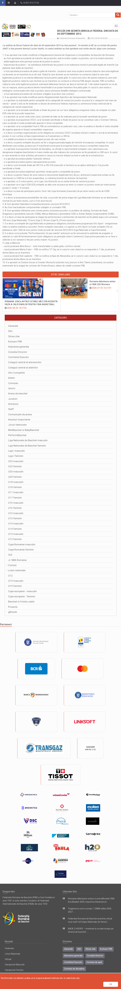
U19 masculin (15, 580)
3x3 (10, 554)
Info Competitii (16, 372)
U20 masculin (15, 471)
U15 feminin (15, 518)
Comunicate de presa (20, 414)
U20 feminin (15, 476)
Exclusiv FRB (15, 341)
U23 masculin (15, 461)
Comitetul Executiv (18, 357)
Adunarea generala (18, 346)
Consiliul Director (17, 351)
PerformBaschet (17, 435)
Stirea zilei (14, 336)
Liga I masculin (16, 450)
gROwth (12, 612)
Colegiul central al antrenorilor (24, 362)
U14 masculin (15, 523)
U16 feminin (15, 507)
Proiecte (12, 606)
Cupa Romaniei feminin (21, 549)
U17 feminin (15, 497)
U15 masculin (15, 513)
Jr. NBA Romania (17, 560)
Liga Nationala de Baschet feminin (27, 445)
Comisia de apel (94, 962)
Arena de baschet (17, 393)
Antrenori (13, 403)
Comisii (12, 565)
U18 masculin (15, 482)
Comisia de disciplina (74, 969)
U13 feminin (15, 539)
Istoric (11, 388)
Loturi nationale (16, 570)
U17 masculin (15, 492)
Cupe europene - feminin (21, 596)
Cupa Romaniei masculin (21, 544)
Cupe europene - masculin (22, 591)
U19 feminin (15, 585)
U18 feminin (15, 487)
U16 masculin (15, 502)
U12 (10, 575)
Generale (13, 325)
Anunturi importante (19, 419)
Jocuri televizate (17, 424)
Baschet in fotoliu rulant (21, 601)
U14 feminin (15, 528)
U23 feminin (15, 466)
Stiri (10, 331)
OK (110, 984)
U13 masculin (15, 533)
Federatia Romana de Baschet (72, 38)
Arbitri (11, 377)
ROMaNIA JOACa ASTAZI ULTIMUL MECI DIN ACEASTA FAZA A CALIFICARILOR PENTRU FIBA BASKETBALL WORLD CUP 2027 (31, 304)
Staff (11, 409)
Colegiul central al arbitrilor (23, 367)
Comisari (13, 383)
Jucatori (12, 398)
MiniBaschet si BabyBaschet (23, 430)
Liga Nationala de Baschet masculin (28, 440)
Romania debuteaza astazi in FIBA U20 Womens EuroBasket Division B (102, 284)
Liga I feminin (15, 455)
